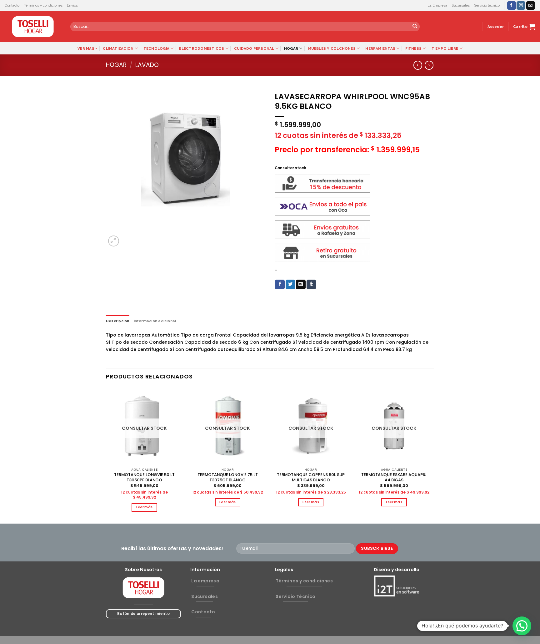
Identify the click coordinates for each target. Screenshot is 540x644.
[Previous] (106, 455)
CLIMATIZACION (118, 48)
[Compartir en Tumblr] (311, 284)
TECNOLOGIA (156, 48)
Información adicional (155, 321)
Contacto (12, 5)
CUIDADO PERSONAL (254, 48)
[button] (521, 625)
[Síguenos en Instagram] (521, 5)
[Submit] (415, 27)
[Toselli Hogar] (33, 27)
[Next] (432, 455)
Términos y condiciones (43, 5)
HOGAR (291, 48)
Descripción (117, 321)
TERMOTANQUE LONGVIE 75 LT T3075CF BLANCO (228, 477)
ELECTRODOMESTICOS (201, 48)
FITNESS (413, 48)
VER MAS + (87, 48)
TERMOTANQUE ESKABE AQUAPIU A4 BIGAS (394, 477)
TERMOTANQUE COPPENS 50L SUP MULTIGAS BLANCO (311, 477)
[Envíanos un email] (530, 5)
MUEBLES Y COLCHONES (332, 48)
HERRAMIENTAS (380, 48)
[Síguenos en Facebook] (511, 5)
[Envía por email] (301, 284)
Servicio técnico (487, 5)
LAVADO (147, 65)
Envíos (72, 5)
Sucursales (461, 5)
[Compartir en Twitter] (290, 284)
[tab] (117, 321)
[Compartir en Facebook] (280, 284)
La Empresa (437, 5)
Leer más (144, 507)
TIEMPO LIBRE (445, 48)
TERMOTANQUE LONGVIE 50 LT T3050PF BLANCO (144, 477)
